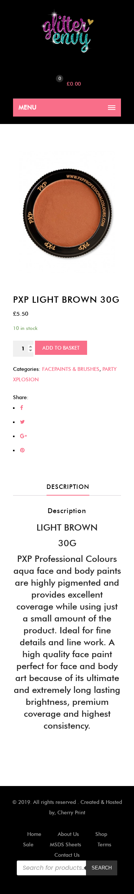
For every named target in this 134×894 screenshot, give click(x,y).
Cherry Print (71, 812)
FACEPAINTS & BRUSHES (70, 369)
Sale (28, 844)
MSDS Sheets (65, 844)
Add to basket (61, 348)
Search (102, 868)
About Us (68, 834)
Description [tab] (68, 486)
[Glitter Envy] (67, 31)
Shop (101, 834)
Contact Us (67, 855)
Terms (104, 844)
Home (34, 834)
